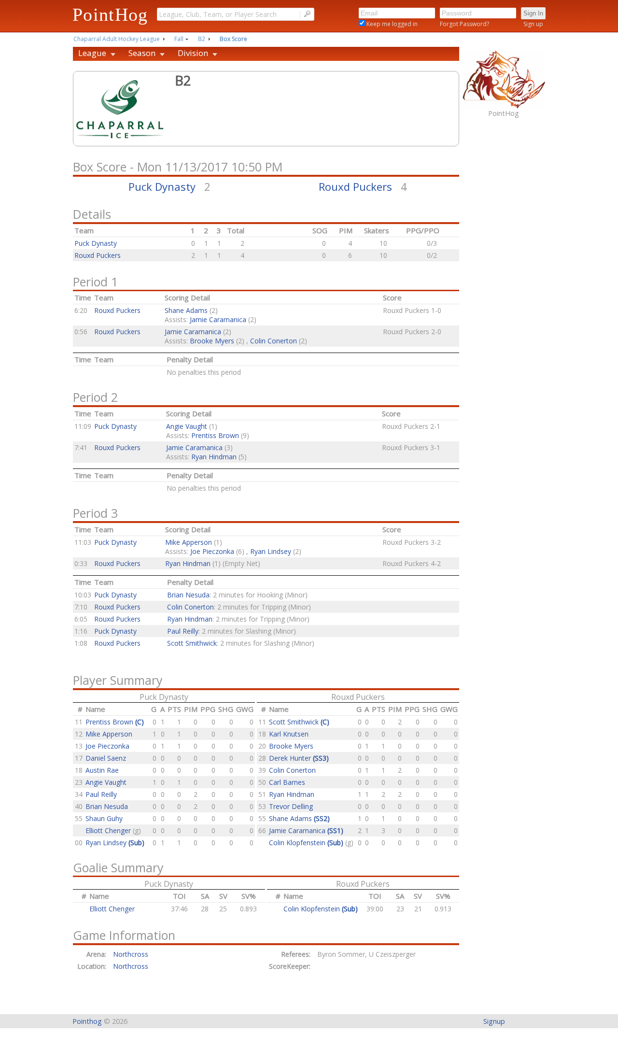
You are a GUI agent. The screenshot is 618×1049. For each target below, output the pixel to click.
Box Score (233, 39)
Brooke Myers (212, 340)
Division (193, 52)
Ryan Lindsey (270, 551)
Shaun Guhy (104, 818)
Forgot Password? (464, 24)
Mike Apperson (188, 542)
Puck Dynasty (162, 186)
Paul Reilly (182, 631)
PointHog (110, 14)
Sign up (533, 24)
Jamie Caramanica (218, 319)
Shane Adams (186, 310)
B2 (201, 39)
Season (141, 52)
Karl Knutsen (289, 733)
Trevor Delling (291, 806)
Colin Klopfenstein (306, 842)
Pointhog (87, 1021)
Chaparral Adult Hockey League (116, 39)
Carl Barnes (287, 782)
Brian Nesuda (188, 594)
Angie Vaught (186, 426)
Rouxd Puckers (355, 186)
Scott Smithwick (192, 643)
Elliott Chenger (109, 830)
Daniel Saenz (105, 758)
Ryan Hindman (214, 456)
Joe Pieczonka (212, 551)
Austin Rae (102, 770)
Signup (494, 1021)
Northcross (132, 954)
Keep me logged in (391, 24)
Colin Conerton (273, 340)
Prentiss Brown (215, 435)
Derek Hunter (299, 758)
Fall (178, 39)
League (92, 52)
